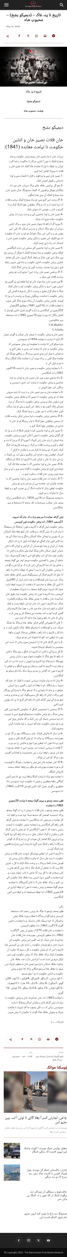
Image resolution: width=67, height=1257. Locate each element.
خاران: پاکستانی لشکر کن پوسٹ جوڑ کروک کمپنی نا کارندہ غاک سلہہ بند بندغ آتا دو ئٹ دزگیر (47, 1174)
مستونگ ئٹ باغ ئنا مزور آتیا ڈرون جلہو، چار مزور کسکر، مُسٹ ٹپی (45, 1215)
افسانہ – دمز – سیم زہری (22, 1056)
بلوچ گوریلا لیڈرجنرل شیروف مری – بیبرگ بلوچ (49, 1058)
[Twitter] (27, 36)
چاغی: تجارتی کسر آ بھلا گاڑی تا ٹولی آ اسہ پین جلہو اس (36, 1120)
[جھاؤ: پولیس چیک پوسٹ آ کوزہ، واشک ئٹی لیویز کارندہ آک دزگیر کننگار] (12, 1151)
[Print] (45, 36)
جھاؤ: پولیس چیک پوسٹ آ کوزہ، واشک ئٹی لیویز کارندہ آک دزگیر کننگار (45, 1150)
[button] (6, 5)
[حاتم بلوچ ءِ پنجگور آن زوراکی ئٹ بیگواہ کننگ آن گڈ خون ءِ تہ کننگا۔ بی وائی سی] (12, 1194)
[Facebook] (19, 36)
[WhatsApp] (36, 36)
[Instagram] (28, 1240)
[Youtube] (48, 1240)
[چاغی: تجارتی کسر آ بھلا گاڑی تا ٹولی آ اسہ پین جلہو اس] (35, 1092)
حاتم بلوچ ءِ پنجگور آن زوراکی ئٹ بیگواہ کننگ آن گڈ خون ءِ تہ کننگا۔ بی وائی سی (47, 1195)
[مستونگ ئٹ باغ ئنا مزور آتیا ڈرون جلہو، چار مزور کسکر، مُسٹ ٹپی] (12, 1216)
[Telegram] (53, 36)
